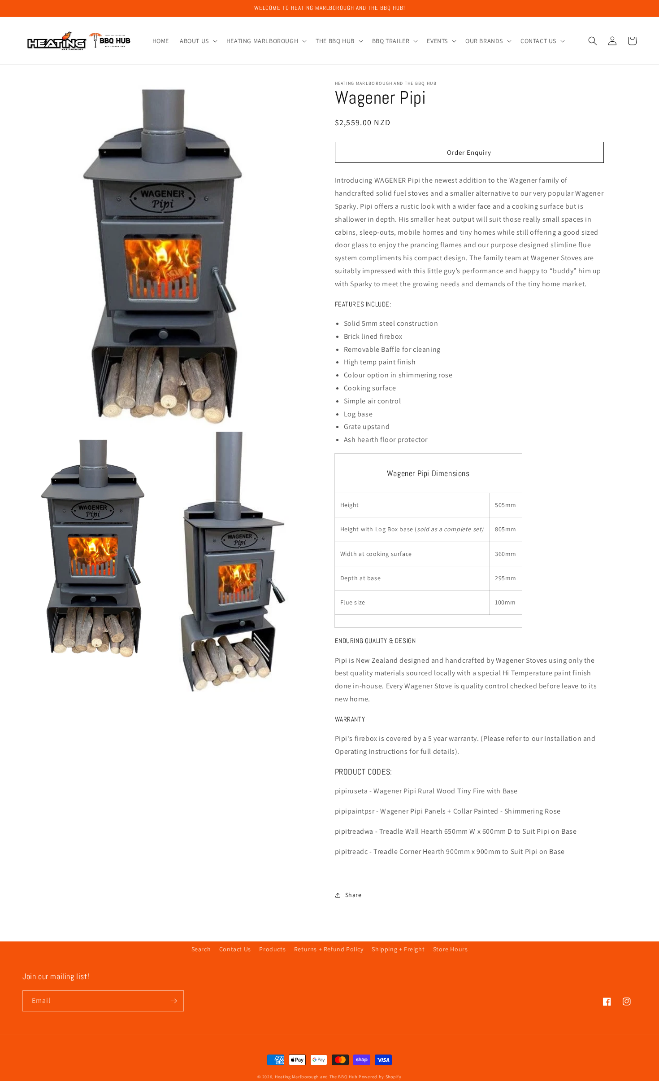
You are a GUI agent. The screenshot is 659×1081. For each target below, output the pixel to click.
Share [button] (353, 895)
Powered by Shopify (380, 1077)
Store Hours (450, 949)
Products (272, 949)
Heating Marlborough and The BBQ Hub (316, 1077)
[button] (197, 40)
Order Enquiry (469, 152)
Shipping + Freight (398, 949)
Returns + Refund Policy (329, 949)
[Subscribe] (173, 1000)
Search (201, 949)
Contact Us (235, 949)
